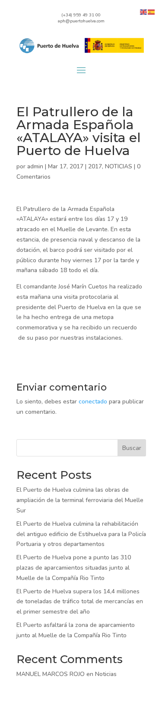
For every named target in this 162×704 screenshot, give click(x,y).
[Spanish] (152, 11)
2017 (95, 166)
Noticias (106, 674)
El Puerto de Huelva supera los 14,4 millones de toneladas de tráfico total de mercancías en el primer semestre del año (79, 601)
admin (35, 166)
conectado (93, 401)
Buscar (131, 448)
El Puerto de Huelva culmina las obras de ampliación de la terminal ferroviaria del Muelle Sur (79, 500)
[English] (144, 11)
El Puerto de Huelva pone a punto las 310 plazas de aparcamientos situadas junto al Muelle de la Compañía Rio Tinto (73, 567)
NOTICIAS (118, 166)
